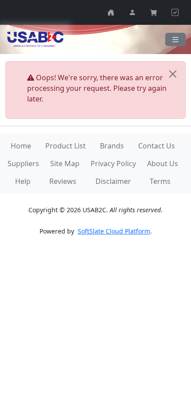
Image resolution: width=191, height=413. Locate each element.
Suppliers (23, 163)
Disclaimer (113, 181)
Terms (160, 181)
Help (23, 181)
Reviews (62, 181)
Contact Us (156, 146)
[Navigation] (175, 40)
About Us (162, 163)
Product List (65, 146)
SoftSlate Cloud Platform (114, 231)
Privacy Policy (113, 163)
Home (21, 146)
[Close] (172, 74)
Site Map (65, 163)
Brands (112, 146)
